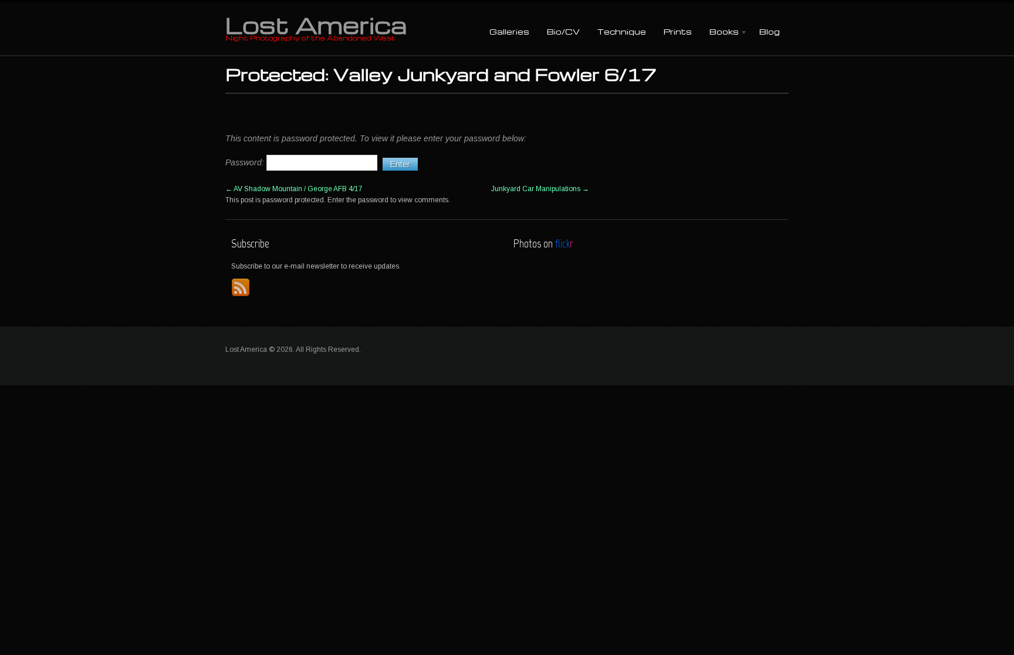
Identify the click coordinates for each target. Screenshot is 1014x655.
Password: (245, 162)
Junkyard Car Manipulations (540, 189)
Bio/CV (563, 31)
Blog (769, 31)
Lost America (316, 24)
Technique (621, 31)
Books (720, 32)
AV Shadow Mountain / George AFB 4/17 (294, 189)
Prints (678, 31)
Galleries (509, 31)
